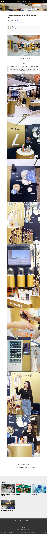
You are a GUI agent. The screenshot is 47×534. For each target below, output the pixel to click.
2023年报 (20, 524)
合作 (32, 520)
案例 (15, 521)
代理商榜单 (27, 523)
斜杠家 (18, 529)
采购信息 (20, 522)
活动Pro (28, 529)
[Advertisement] (23, 478)
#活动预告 (9, 22)
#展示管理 (19, 22)
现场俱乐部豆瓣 (23, 529)
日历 (15, 523)
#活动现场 (12, 22)
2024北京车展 (20, 523)
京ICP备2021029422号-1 (33, 532)
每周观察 (20, 521)
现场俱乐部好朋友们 (27, 522)
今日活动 (15, 522)
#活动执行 (16, 22)
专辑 (20, 520)
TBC (17, 20)
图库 (15, 524)
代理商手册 (27, 521)
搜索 (32, 521)
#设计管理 (22, 22)
